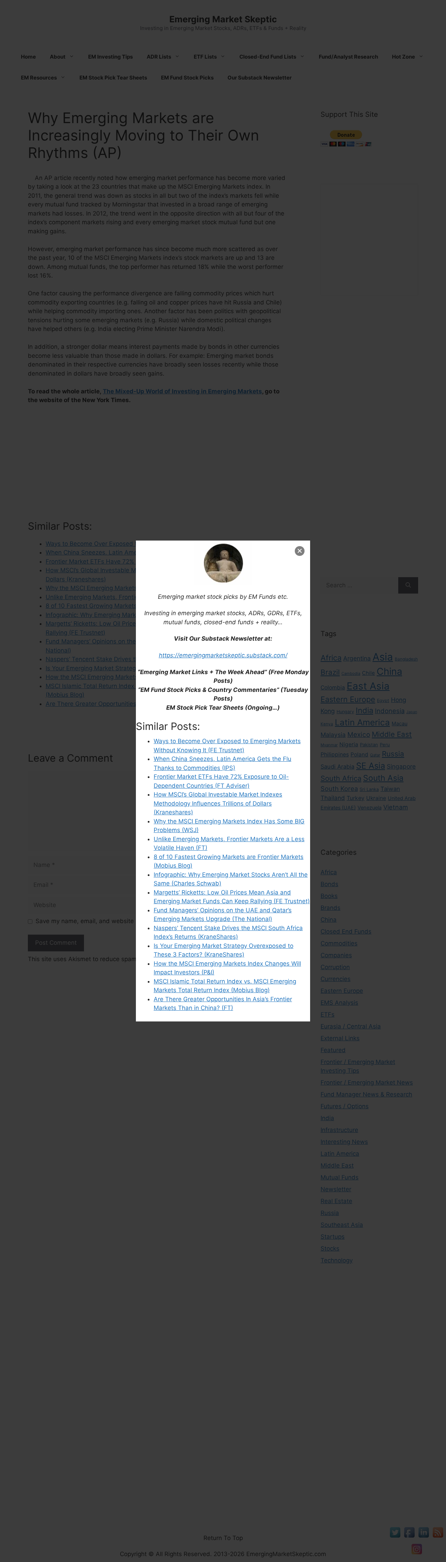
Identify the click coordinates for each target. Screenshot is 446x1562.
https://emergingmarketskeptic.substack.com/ (223, 655)
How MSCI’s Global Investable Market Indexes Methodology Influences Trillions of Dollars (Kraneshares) (218, 803)
